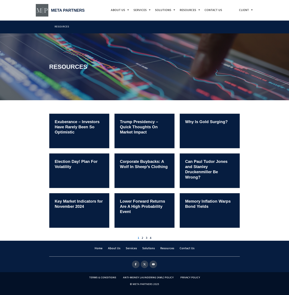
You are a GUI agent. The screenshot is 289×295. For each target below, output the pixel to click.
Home (98, 248)
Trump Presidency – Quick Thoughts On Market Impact (139, 126)
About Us (118, 10)
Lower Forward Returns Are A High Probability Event (142, 206)
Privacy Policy (190, 277)
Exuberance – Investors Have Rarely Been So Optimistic (77, 126)
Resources (188, 10)
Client (244, 10)
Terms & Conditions (102, 277)
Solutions (163, 10)
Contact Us (213, 10)
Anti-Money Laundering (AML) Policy (148, 277)
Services (140, 10)
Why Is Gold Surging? (206, 121)
